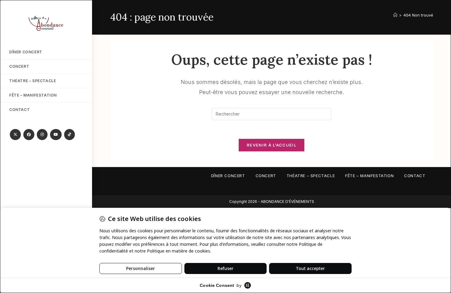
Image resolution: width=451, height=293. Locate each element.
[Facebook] (28, 134)
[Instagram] (42, 134)
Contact (414, 175)
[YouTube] (56, 134)
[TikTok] (69, 134)
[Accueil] (395, 15)
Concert (266, 175)
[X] (15, 134)
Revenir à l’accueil (271, 145)
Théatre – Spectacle (311, 175)
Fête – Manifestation (369, 175)
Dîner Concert (228, 175)
